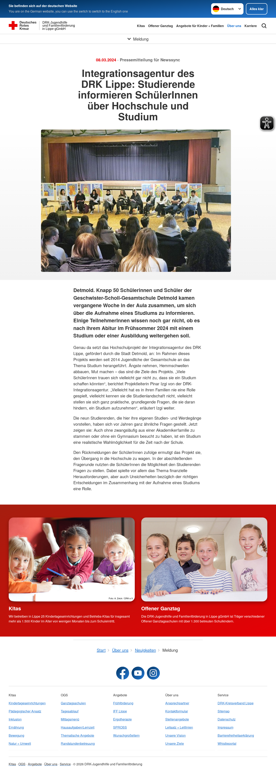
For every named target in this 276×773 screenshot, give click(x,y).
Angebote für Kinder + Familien (200, 25)
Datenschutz (227, 719)
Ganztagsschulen (73, 703)
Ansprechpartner (177, 703)
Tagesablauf (69, 711)
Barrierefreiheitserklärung (236, 735)
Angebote (35, 764)
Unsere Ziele (174, 743)
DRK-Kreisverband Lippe (236, 703)
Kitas (141, 25)
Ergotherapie (122, 719)
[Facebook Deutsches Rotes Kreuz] (122, 673)
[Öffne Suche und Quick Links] (264, 26)
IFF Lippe (120, 711)
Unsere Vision (175, 735)
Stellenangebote (177, 719)
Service (65, 764)
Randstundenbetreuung (78, 743)
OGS (21, 764)
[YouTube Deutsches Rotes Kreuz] (138, 673)
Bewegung (16, 735)
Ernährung (16, 727)
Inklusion (15, 719)
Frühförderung (123, 703)
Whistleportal (227, 743)
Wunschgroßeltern (126, 735)
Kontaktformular (176, 711)
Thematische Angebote (77, 735)
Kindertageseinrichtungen (27, 703)
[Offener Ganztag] (204, 559)
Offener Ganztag (160, 25)
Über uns (234, 25)
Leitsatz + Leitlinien (179, 727)
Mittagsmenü (70, 719)
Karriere (250, 25)
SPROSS (120, 727)
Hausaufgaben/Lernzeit (77, 727)
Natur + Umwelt (20, 743)
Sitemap (224, 711)
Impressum (225, 727)
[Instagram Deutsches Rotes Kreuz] (153, 673)
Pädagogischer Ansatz (25, 711)
